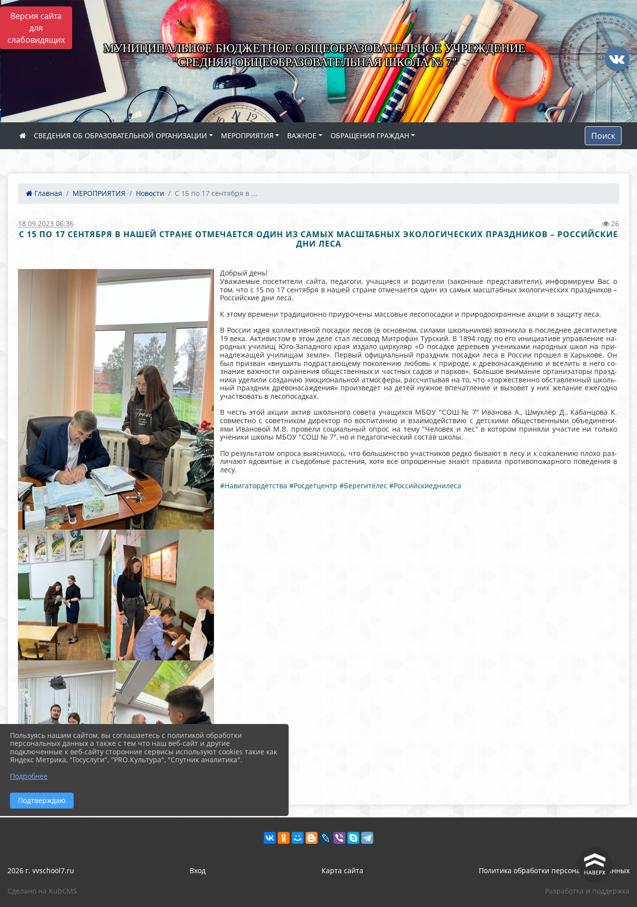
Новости (150, 193)
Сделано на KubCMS (42, 891)
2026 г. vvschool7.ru (40, 870)
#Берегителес (363, 485)
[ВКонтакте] (270, 838)
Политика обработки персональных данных (554, 870)
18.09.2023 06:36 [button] (46, 223)
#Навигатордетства (253, 485)
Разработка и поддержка (587, 891)
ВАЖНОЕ (302, 135)
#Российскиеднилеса (425, 485)
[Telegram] (367, 838)
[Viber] (339, 838)
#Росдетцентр (313, 485)
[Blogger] (312, 838)
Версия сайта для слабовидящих (36, 27)
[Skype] (353, 838)
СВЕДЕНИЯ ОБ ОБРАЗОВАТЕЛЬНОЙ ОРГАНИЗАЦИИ (120, 135)
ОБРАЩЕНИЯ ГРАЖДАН (369, 135)
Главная (47, 193)
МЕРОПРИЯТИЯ (247, 135)
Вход (198, 870)
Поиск (603, 135)
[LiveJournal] (325, 838)
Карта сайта (342, 870)
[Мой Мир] (298, 838)
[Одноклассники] (284, 838)
